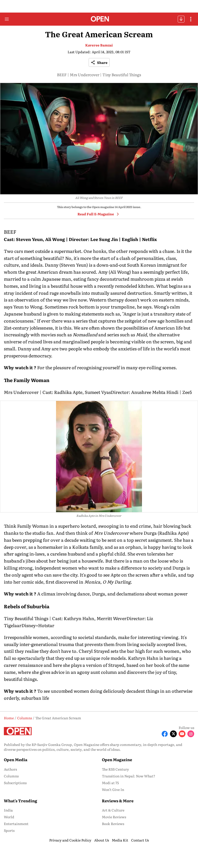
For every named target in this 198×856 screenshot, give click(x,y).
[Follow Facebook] (164, 733)
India (8, 810)
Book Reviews (113, 823)
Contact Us (140, 840)
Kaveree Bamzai (99, 45)
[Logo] (99, 19)
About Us (101, 840)
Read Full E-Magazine (96, 213)
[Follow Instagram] (190, 733)
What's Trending (20, 800)
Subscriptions (15, 782)
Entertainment (16, 823)
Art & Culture (113, 810)
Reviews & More (118, 800)
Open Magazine (117, 759)
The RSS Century (115, 769)
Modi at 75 (110, 782)
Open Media (15, 759)
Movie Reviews (114, 816)
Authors (10, 769)
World (9, 816)
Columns (11, 775)
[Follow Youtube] (182, 733)
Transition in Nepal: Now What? (128, 775)
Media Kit (120, 840)
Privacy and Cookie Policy (70, 840)
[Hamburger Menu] (7, 19)
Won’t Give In (113, 789)
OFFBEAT (181, 19)
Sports (9, 830)
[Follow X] (173, 733)
